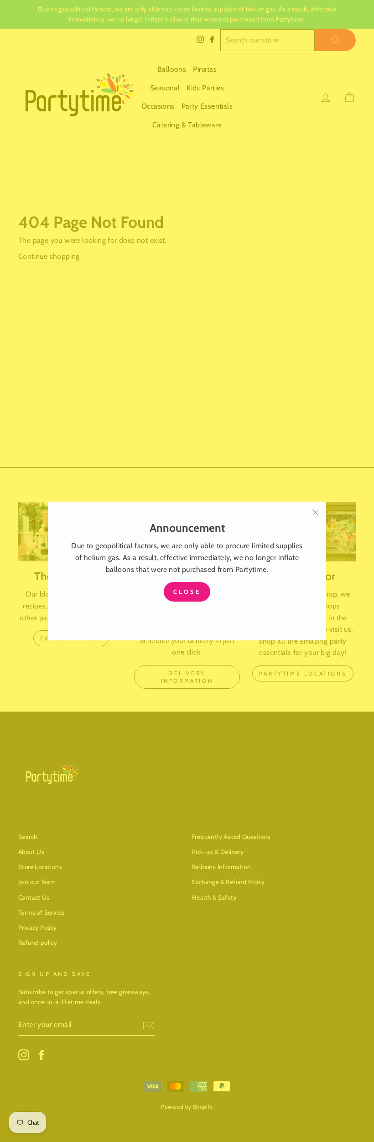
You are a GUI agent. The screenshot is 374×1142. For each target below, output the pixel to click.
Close (187, 591)
